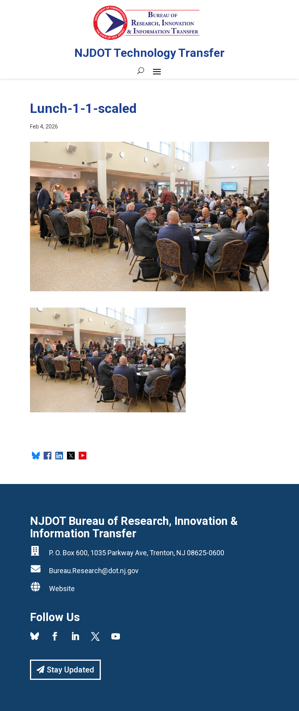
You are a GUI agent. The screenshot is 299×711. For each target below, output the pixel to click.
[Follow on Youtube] (115, 636)
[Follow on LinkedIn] (75, 636)
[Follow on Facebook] (54, 636)
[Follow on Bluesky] (34, 636)
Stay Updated (70, 669)
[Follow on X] (95, 636)
